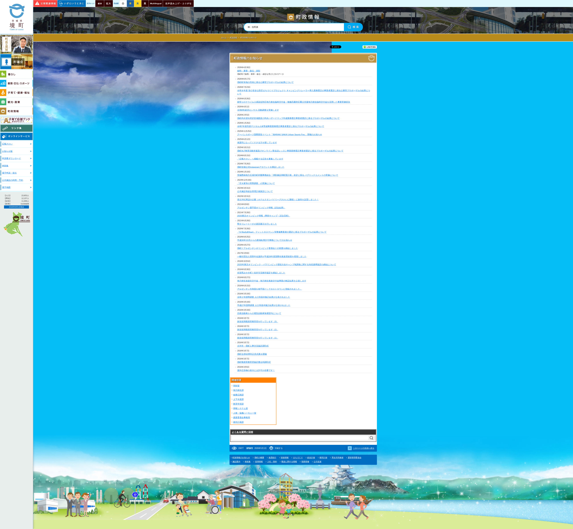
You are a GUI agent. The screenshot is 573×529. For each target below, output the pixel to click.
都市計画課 (238, 422)
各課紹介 (272, 457)
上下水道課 (238, 399)
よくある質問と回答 (242, 432)
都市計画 (323, 457)
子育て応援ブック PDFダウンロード (16, 120)
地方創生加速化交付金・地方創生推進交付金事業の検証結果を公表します (271, 281)
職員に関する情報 (289, 461)
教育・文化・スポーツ (16, 83)
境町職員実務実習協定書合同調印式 (254, 362)
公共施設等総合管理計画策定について (255, 191)
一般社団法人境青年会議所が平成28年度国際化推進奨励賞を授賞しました (271, 256)
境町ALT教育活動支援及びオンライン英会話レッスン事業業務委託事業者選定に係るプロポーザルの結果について (290, 151)
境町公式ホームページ (16, 17)
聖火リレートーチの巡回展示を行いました (257, 224)
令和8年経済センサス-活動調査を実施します (258, 110)
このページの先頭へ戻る (363, 448)
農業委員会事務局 (241, 417)
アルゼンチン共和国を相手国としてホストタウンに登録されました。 (269, 289)
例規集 (5, 165)
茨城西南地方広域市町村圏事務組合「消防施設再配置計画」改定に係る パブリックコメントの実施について (287, 175)
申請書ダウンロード (11, 158)
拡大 (108, 3)
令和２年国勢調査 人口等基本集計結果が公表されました (263, 297)
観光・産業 (16, 102)
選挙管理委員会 (354, 457)
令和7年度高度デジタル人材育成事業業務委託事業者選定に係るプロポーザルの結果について (280, 126)
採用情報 (259, 461)
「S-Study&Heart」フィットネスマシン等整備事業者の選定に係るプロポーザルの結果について (281, 232)
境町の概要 (259, 457)
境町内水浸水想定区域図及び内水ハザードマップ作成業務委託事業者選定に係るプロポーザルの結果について (288, 118)
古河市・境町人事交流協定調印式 (253, 346)
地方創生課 (238, 390)
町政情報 (16, 111)
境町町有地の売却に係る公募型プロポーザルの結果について (265, 82)
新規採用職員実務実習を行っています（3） (257, 321)
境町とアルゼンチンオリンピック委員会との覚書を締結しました (267, 248)
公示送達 (317, 461)
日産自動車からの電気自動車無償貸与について (259, 313)
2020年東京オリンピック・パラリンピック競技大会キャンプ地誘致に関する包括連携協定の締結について (286, 264)
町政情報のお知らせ (241, 457)
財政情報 (285, 457)
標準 (99, 3)
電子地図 (6, 187)
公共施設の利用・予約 (12, 180)
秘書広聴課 (238, 395)
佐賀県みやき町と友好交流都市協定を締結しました (261, 273)
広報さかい (7, 144)
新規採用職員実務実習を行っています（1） (257, 338)
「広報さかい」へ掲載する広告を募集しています (260, 159)
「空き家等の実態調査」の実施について (256, 183)
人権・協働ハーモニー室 (244, 413)
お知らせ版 (7, 151)
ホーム (224, 38)
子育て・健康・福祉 (16, 92)
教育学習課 (238, 404)
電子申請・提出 (9, 173)
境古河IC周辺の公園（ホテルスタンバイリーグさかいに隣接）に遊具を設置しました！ (278, 199)
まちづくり (298, 457)
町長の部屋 (16, 44)
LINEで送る (369, 47)
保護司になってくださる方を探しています (257, 142)
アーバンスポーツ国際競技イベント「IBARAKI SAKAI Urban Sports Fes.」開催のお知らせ (279, 134)
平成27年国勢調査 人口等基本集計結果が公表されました (263, 305)
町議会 (16, 61)
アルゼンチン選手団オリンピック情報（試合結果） (261, 207)
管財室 (236, 386)
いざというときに (71, 3)
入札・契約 (272, 461)
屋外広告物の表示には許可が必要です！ (256, 370)
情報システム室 (240, 408)
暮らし (16, 74)
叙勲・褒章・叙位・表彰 (248, 71)
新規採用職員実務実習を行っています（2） (257, 329)
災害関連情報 (45, 3)
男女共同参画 (337, 457)
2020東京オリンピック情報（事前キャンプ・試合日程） (263, 215)
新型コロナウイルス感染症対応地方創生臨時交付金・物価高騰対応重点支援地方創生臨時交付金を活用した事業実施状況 (293, 102)
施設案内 (236, 461)
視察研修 (305, 461)
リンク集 (16, 128)
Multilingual (156, 3)
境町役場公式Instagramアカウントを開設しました (260, 167)
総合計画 (311, 457)
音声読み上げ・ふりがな (178, 3)
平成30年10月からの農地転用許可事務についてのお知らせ (264, 240)
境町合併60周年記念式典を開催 (252, 354)
